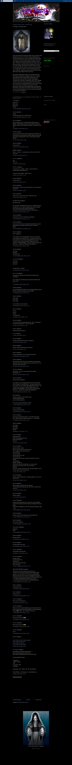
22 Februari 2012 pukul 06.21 (21, 292)
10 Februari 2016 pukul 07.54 (21, 619)
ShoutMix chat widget (48, 96)
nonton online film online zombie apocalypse (22, 640)
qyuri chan (15, 273)
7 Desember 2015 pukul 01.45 (21, 612)
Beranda (28, 699)
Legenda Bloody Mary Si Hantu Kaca (22, 24)
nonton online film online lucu (19, 643)
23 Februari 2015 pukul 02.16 (21, 595)
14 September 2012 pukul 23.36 (22, 391)
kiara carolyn (15, 649)
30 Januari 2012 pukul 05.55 (21, 270)
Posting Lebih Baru (17, 699)
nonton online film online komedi (19, 644)
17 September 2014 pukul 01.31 (22, 581)
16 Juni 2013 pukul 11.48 (19, 480)
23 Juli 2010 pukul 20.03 (19, 140)
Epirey (14, 592)
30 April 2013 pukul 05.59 (20, 442)
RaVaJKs (15, 167)
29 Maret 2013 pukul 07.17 (20, 431)
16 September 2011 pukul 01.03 (22, 228)
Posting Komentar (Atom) (23, 702)
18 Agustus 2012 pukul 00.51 (21, 366)
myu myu (15, 158)
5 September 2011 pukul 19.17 (21, 218)
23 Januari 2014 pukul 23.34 (21, 539)
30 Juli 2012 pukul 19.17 (19, 349)
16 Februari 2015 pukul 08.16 (21, 588)
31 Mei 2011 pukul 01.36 (19, 182)
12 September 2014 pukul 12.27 (22, 566)
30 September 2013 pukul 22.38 (22, 523)
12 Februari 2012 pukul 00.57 (21, 284)
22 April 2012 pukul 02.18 (20, 325)
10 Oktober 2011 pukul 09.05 (21, 245)
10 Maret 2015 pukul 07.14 (20, 602)
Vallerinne (15, 369)
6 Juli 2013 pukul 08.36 (19, 497)
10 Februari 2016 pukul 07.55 (21, 626)
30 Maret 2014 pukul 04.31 (20, 553)
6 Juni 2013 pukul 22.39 (19, 471)
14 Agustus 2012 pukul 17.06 (21, 356)
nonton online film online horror (19, 641)
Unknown (15, 500)
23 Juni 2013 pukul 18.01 (19, 490)
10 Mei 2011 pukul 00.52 (19, 163)
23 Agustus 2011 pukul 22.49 (21, 211)
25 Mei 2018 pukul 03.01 (19, 673)
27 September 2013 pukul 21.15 (22, 516)
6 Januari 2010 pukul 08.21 (20, 128)
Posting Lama (38, 699)
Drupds (14, 120)
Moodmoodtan (16, 527)
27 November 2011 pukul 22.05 (21, 255)
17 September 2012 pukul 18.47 (22, 404)
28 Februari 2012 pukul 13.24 (21, 305)
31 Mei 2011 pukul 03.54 (19, 190)
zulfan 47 (15, 598)
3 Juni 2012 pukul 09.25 (19, 335)
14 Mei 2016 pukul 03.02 (19, 646)
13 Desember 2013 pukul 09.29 (21, 532)
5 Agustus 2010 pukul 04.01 (20, 146)
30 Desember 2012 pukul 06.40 (21, 411)
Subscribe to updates (48, 23)
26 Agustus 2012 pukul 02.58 (21, 374)
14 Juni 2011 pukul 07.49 (19, 197)
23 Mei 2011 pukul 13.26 (19, 175)
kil (13, 100)
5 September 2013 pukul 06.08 (21, 509)
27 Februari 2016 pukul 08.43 (21, 633)
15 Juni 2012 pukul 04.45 (19, 342)
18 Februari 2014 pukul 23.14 (21, 546)
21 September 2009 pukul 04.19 (22, 108)
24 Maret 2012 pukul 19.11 (20, 317)
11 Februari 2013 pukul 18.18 (21, 420)
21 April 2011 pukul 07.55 (20, 155)
